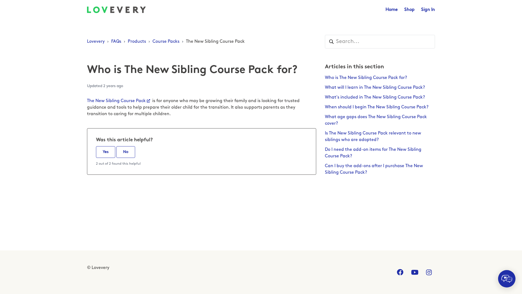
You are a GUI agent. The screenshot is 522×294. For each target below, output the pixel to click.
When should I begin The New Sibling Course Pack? (376, 107)
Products (137, 41)
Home (392, 10)
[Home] (116, 10)
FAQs (116, 41)
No (125, 152)
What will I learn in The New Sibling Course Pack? (375, 87)
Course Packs (166, 41)
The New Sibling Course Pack (215, 41)
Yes (105, 152)
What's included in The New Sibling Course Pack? (375, 97)
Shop (409, 10)
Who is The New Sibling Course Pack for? (366, 78)
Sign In (428, 10)
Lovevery (96, 41)
